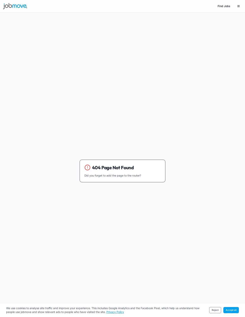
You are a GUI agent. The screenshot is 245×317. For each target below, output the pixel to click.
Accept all (231, 310)
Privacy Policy (115, 312)
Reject (215, 310)
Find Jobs (224, 6)
